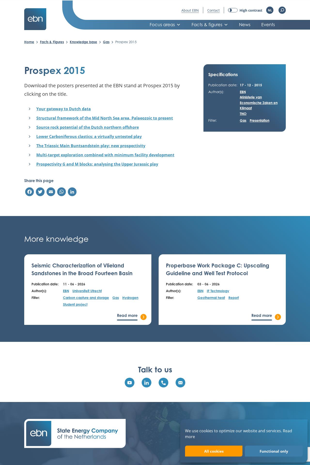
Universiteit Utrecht (87, 291)
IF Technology (218, 291)
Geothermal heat (211, 298)
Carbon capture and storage (86, 298)
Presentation (259, 120)
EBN (243, 92)
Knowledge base (83, 42)
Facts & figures (207, 24)
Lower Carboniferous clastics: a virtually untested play (89, 136)
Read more (127, 315)
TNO (243, 114)
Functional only (274, 451)
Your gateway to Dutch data (63, 109)
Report (233, 298)
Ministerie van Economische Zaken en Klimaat (259, 102)
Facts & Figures (52, 42)
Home (29, 42)
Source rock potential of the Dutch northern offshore (87, 127)
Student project (75, 304)
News (244, 24)
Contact (213, 10)
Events (268, 24)
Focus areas (162, 24)
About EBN (190, 10)
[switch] (245, 10)
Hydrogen (130, 298)
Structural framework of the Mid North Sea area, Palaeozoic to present (104, 118)
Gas (106, 42)
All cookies (214, 451)
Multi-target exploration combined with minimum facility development (105, 155)
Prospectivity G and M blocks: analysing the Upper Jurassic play (97, 164)
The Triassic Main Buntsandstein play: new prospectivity (90, 145)
